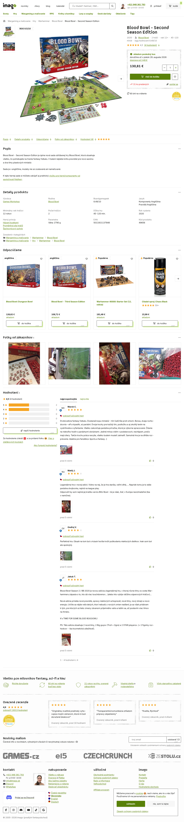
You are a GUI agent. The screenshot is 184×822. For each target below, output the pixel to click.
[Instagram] (14, 810)
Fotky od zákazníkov (64, 139)
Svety (6, 13)
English (54, 799)
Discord (9, 784)
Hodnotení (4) (87, 139)
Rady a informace (102, 781)
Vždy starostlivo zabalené (169, 683)
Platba (61, 778)
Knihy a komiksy (66, 13)
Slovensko (56, 796)
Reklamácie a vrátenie (58, 784)
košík (177, 5)
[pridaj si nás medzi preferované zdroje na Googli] (44, 810)
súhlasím (130, 804)
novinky (24, 6)
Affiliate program (101, 790)
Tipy (132, 13)
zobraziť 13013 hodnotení (15, 710)
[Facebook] (6, 810)
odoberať (172, 739)
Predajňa (143, 778)
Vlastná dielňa (127, 683)
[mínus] (164, 68)
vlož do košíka (152, 76)
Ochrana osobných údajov (106, 778)
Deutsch (55, 802)
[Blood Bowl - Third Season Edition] (69, 292)
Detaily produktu (22, 139)
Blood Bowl (57, 21)
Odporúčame (42, 139)
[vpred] (121, 79)
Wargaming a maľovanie (33, 13)
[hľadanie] (112, 6)
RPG (52, 13)
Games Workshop (11, 201)
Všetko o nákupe (56, 774)
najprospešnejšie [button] (68, 399)
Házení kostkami (11, 222)
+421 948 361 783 (136, 4)
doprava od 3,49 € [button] (138, 60)
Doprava (52, 778)
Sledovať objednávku (58, 787)
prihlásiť (157, 6)
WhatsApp (11, 787)
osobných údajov (173, 745)
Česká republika (58, 793)
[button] (92, 149)
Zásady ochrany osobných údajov (132, 811)
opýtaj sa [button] (173, 84)
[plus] (175, 68)
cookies (139, 793)
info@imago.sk (13, 781)
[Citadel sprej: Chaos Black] (160, 292)
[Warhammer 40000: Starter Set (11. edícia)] (115, 292)
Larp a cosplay (86, 13)
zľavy (37, 6)
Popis (5, 139)
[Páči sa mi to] (150, 461)
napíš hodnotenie (31, 430)
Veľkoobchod (100, 784)
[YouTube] (29, 810)
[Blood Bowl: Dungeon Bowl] (24, 292)
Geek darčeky (104, 13)
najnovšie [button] (84, 399)
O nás (141, 784)
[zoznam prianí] (175, 77)
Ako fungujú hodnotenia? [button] (45, 445)
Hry (15, 13)
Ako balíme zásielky (57, 781)
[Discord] (21, 810)
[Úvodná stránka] (4, 21)
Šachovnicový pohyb (13, 228)
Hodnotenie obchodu (149, 787)
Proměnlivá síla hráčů (13, 225)
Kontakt (142, 774)
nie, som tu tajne (160, 804)
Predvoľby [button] (161, 796)
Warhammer (44, 21)
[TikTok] (36, 810)
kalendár (60, 6)
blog (48, 6)
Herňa (141, 781)
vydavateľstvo (127, 686)
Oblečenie (121, 13)
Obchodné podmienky (104, 774)
